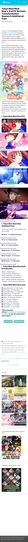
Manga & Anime (18, 341)
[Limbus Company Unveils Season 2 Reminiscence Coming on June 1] (20, 381)
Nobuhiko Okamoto (10, 347)
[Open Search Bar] (19, 2)
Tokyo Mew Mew (12, 33)
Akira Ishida (7, 345)
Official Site (8, 321)
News (5, 341)
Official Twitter (19, 321)
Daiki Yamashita (18, 345)
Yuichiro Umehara (9, 352)
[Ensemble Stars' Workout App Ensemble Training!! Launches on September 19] (20, 394)
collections (10, 341)
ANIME (12, 345)
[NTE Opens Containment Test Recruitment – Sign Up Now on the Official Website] (20, 419)
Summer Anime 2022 (7, 343)
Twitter (18, 312)
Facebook (11, 312)
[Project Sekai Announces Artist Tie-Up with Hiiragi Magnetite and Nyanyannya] (8, 394)
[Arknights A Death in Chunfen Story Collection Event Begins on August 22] (8, 381)
